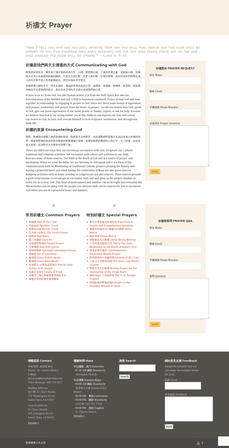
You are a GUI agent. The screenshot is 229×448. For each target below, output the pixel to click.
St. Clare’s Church (86, 411)
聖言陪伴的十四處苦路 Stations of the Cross (114, 257)
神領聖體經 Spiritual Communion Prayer (52, 250)
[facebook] (202, 443)
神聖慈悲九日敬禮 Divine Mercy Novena (113, 239)
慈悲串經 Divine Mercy (103, 236)
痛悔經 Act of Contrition (43, 253)
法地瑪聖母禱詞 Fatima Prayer (46, 243)
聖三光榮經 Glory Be (40, 239)
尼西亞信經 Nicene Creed (43, 229)
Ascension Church (86, 374)
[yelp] (193, 443)
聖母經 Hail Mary (39, 236)
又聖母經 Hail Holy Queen (44, 246)
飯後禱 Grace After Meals (43, 261)
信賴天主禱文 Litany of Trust (45, 271)
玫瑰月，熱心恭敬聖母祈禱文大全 (47, 275)
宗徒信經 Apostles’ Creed (43, 225)
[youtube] (198, 443)
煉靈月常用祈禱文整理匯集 (44, 278)
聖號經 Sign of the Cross (43, 221)
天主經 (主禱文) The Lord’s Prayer (48, 232)
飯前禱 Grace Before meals (44, 257)
